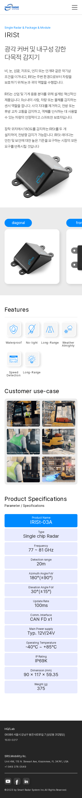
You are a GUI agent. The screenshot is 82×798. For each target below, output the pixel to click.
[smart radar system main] (12, 7)
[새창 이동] (8, 781)
